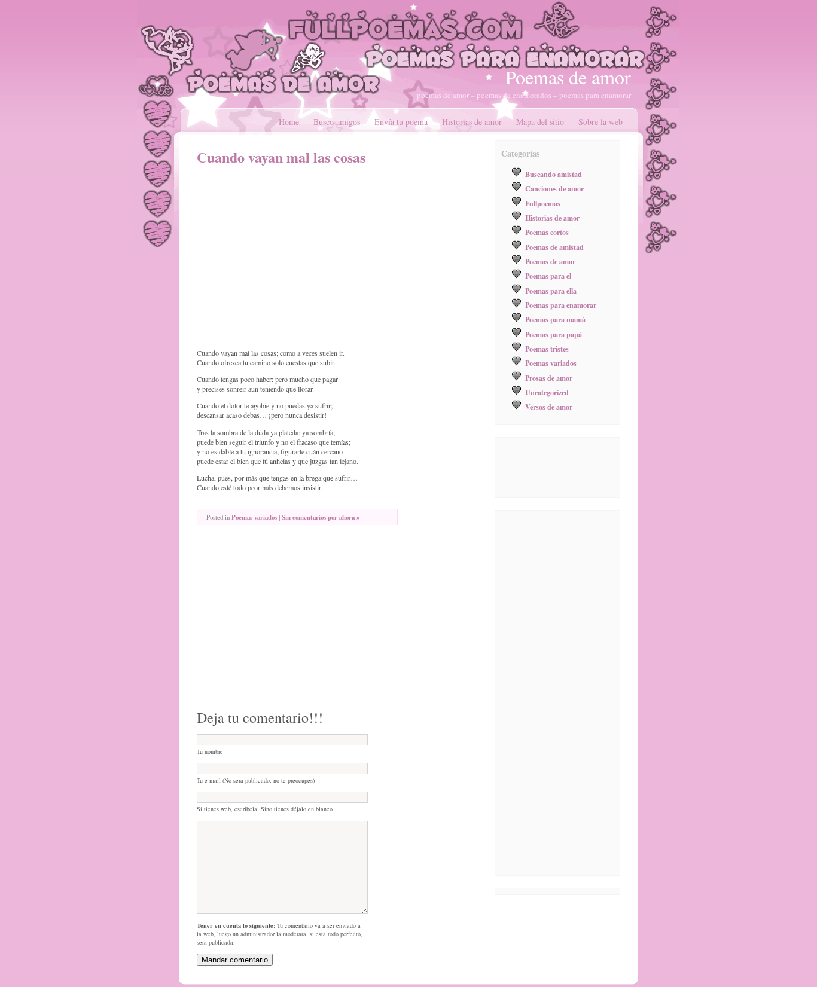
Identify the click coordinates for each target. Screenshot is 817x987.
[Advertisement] (297, 257)
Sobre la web (600, 121)
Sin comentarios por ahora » (320, 517)
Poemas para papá (553, 334)
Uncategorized (547, 392)
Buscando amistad (553, 174)
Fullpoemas (542, 203)
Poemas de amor (568, 77)
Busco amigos (336, 121)
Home (289, 121)
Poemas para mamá (555, 319)
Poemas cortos (547, 232)
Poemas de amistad (554, 247)
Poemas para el (548, 275)
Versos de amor (548, 406)
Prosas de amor (548, 377)
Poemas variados (254, 517)
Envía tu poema (401, 121)
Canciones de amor (554, 188)
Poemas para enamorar (560, 305)
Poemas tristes (547, 348)
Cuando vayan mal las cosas (281, 156)
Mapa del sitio (540, 121)
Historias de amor (472, 121)
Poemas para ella (551, 290)
